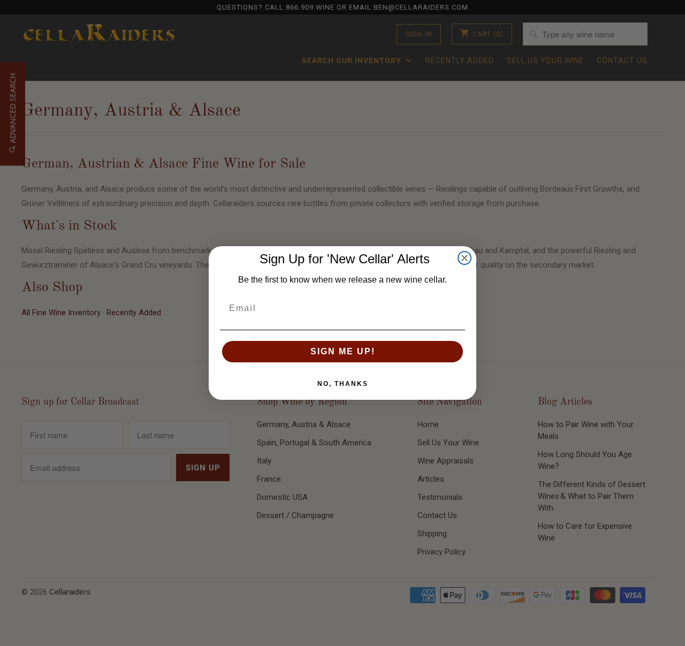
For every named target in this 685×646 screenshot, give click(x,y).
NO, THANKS (342, 383)
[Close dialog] (464, 258)
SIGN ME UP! (342, 351)
